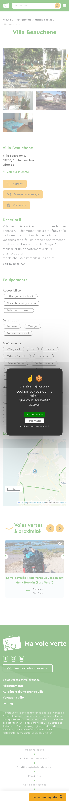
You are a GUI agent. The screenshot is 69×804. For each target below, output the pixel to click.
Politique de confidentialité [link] (34, 426)
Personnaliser (34, 420)
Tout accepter (34, 414)
